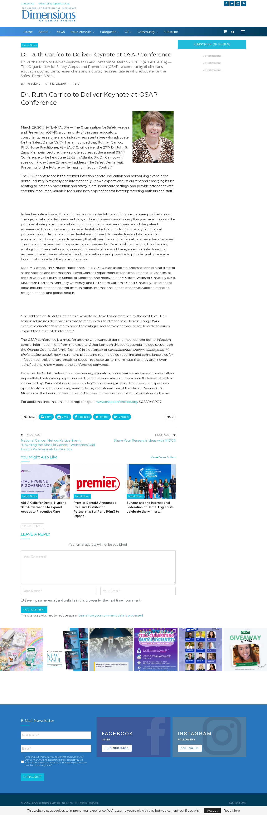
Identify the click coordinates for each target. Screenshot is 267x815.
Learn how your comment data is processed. (111, 615)
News (60, 32)
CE (127, 32)
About (43, 32)
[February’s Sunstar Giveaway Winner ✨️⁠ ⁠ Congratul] (245, 649)
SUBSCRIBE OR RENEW (212, 44)
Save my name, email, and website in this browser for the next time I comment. (83, 600)
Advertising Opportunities (54, 3)
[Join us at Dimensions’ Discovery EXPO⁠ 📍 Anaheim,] (200, 649)
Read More (232, 810)
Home (28, 32)
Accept (212, 811)
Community (146, 32)
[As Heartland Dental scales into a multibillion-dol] (111, 649)
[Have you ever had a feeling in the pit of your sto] (66, 649)
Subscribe (171, 32)
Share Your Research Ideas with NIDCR (145, 440)
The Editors (32, 83)
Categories (108, 32)
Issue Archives (81, 32)
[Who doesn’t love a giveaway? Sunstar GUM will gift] (21, 649)
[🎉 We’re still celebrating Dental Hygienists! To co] (156, 649)
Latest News (29, 45)
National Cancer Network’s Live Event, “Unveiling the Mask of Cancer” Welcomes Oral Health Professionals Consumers (58, 444)
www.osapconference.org (116, 402)
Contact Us (27, 3)
